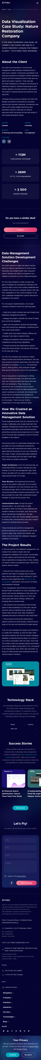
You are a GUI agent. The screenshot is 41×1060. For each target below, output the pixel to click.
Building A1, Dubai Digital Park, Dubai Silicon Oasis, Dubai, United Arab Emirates (21, 949)
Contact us (20, 230)
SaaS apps (22, 365)
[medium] (20, 1031)
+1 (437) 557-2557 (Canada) (14, 974)
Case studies (11, 9)
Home (3, 9)
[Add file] (11, 883)
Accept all (12, 1055)
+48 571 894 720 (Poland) (13, 970)
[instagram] (16, 1031)
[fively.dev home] (6, 3)
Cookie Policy (34, 1046)
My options (28, 1055)
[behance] (24, 1031)
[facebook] (12, 1031)
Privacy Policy (21, 876)
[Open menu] (37, 3)
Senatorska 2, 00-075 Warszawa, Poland (18, 928)
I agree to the (12, 876)
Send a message (26, 883)
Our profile (20, 236)
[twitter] (3, 1031)
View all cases (20, 808)
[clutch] (29, 1031)
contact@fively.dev (11, 987)
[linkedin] (8, 1031)
